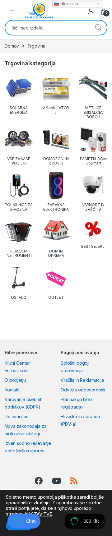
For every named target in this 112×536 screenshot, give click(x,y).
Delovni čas (16, 416)
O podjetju (15, 380)
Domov (12, 46)
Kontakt (12, 389)
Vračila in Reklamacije (82, 380)
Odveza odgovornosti (83, 389)
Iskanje (98, 28)
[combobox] (47, 28)
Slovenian (68, 3)
